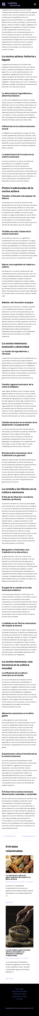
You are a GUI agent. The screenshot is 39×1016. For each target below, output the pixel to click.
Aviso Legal (19, 989)
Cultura (8, 882)
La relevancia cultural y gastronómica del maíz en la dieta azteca (18, 877)
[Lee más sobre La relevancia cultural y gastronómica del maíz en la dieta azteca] (19, 864)
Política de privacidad (19, 991)
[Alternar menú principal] (35, 4)
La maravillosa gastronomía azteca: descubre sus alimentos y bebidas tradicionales (18, 953)
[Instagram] (22, 1012)
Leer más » (9, 902)
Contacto (19, 999)
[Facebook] (17, 1012)
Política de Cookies (19, 994)
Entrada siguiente (29, 836)
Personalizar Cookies (19, 996)
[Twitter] (19, 1012)
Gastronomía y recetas (17, 882)
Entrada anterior (9, 836)
